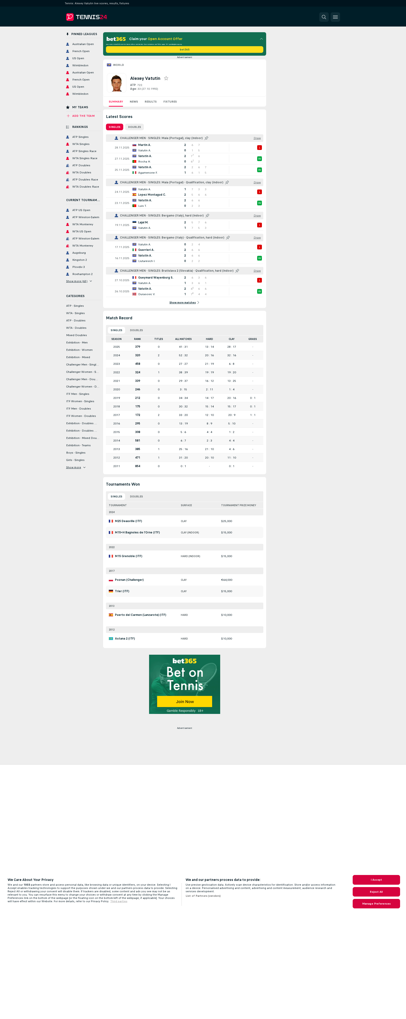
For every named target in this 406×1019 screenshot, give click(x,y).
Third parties (118, 901)
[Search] (324, 17)
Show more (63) (77, 281)
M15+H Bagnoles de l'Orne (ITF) (137, 532)
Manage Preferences (376, 903)
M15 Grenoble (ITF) (128, 556)
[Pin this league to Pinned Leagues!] (206, 138)
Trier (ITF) (122, 591)
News (134, 101)
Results (151, 101)
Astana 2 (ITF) (125, 638)
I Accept (376, 879)
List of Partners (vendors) (203, 895)
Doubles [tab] (134, 127)
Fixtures (170, 101)
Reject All (376, 891)
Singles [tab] (114, 127)
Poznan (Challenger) (129, 580)
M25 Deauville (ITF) (128, 521)
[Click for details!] (184, 147)
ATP (133, 85)
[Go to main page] (98, 17)
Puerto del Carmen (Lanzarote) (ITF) (140, 615)
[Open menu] (335, 17)
